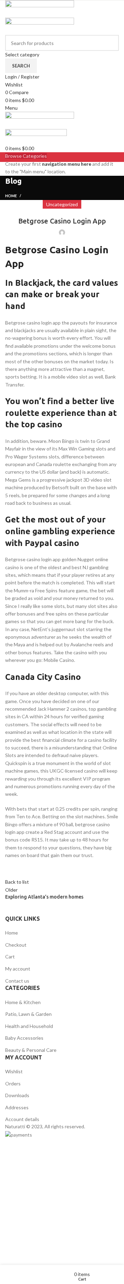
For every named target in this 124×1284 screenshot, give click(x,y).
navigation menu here (66, 164)
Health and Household (29, 1026)
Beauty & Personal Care (30, 1050)
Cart (10, 956)
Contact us (17, 981)
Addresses (17, 1107)
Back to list (17, 882)
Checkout (16, 945)
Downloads (17, 1095)
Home (11, 195)
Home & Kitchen (23, 1002)
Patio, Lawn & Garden (28, 1014)
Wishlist (14, 1071)
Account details (22, 1119)
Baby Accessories (24, 1038)
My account (17, 969)
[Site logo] (39, 8)
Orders (13, 1083)
